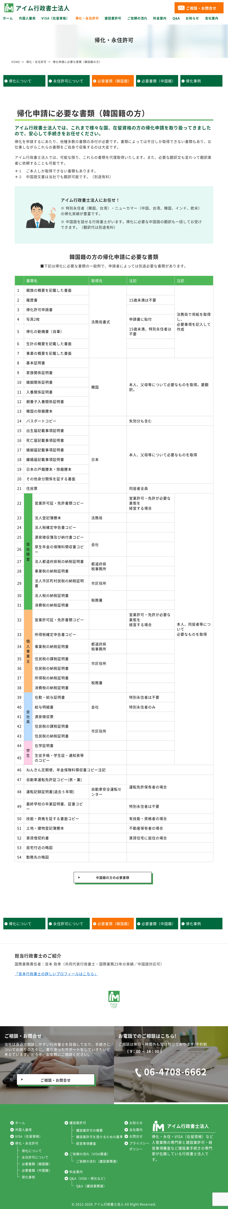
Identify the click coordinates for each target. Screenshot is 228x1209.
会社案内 (211, 18)
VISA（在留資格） (55, 18)
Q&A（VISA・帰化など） (88, 1178)
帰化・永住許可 (87, 18)
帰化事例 (193, 80)
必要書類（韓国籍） (115, 80)
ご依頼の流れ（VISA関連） (89, 1154)
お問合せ (136, 1136)
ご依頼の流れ (137, 18)
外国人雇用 (27, 18)
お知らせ (192, 18)
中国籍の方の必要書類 (112, 877)
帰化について (20, 80)
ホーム (8, 18)
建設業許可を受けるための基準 (99, 1136)
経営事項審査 (86, 1143)
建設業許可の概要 (89, 1130)
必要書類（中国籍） (159, 80)
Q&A (176, 18)
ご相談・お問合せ (201, 8)
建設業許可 (113, 18)
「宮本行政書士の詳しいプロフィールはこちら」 (56, 973)
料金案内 (160, 18)
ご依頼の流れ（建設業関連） (98, 1161)
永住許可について (68, 80)
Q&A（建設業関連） (91, 1186)
